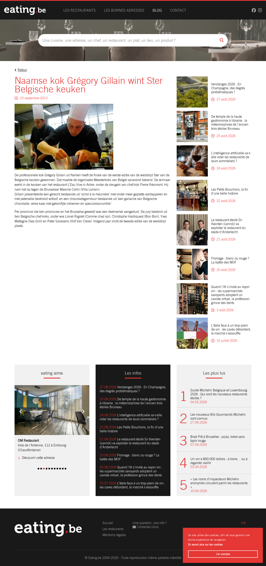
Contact (178, 10)
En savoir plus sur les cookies (205, 544)
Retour (22, 70)
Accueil (107, 523)
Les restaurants (79, 10)
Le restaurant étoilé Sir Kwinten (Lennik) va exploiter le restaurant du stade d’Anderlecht (228, 226)
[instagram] (260, 10)
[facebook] (254, 10)
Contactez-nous (148, 527)
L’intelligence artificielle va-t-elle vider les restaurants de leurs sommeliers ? (231, 157)
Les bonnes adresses (124, 10)
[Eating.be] (25, 10)
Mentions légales (114, 535)
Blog (157, 10)
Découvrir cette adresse (38, 458)
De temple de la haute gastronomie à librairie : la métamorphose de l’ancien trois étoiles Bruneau (229, 123)
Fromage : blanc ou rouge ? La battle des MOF (230, 260)
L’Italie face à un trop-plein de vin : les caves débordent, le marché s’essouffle (231, 329)
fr (243, 523)
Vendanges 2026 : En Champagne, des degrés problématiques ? (228, 88)
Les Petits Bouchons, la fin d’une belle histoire (229, 191)
